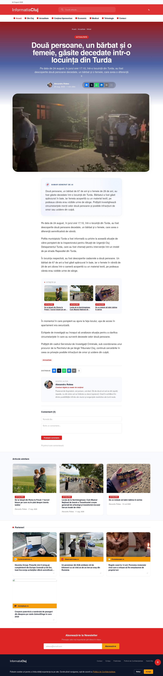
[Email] (106, 85)
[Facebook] (86, 85)
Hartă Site (149, 661)
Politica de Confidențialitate (104, 671)
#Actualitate (47, 360)
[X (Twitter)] (91, 85)
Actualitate (44, 18)
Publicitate (117, 661)
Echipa (108, 661)
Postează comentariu (51, 438)
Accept (148, 672)
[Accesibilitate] (158, 662)
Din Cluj (30, 18)
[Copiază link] (111, 85)
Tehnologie (109, 18)
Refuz (138, 672)
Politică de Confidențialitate (133, 661)
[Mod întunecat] (149, 9)
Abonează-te (110, 646)
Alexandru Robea (61, 83)
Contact (122, 18)
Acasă (19, 18)
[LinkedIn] (101, 85)
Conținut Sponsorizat (63, 18)
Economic (82, 18)
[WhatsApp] (97, 85)
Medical (95, 18)
